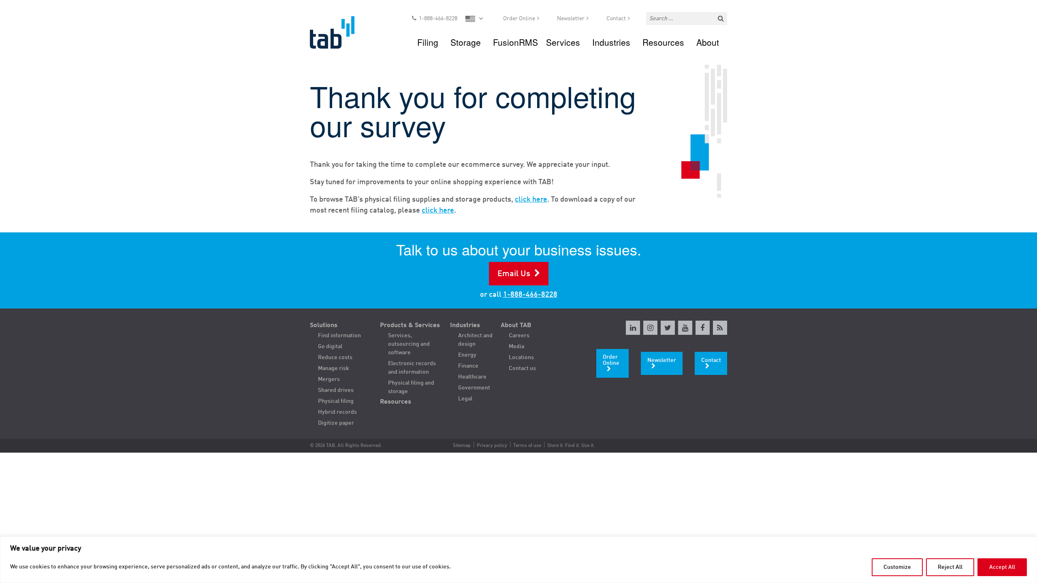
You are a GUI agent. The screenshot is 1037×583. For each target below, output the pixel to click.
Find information (339, 335)
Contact (616, 18)
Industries (611, 42)
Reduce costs (335, 357)
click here (531, 199)
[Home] (339, 32)
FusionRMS (515, 42)
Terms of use (527, 445)
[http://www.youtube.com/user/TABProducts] (685, 328)
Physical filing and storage (411, 387)
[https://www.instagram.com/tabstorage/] (650, 328)
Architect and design (475, 340)
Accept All (1002, 567)
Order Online (519, 18)
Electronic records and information (412, 368)
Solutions (323, 325)
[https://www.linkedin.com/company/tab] (633, 328)
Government (474, 388)
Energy (467, 355)
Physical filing (336, 401)
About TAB (516, 325)
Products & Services (410, 325)
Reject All (950, 567)
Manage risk (333, 368)
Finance (468, 366)
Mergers (329, 379)
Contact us (522, 368)
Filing (427, 42)
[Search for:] (686, 18)
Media (516, 346)
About (707, 42)
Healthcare (472, 377)
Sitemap (462, 445)
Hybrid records (337, 412)
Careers (519, 335)
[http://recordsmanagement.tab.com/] (720, 328)
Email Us (513, 274)
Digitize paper (336, 423)
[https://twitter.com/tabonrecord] (668, 328)
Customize (897, 567)
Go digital (330, 346)
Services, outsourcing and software (409, 344)
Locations (521, 357)
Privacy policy (492, 445)
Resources (663, 42)
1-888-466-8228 (438, 18)
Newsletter (571, 18)
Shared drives (336, 390)
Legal (465, 399)
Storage (465, 42)
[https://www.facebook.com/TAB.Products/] (703, 328)
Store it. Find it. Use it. (571, 445)
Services (563, 42)
